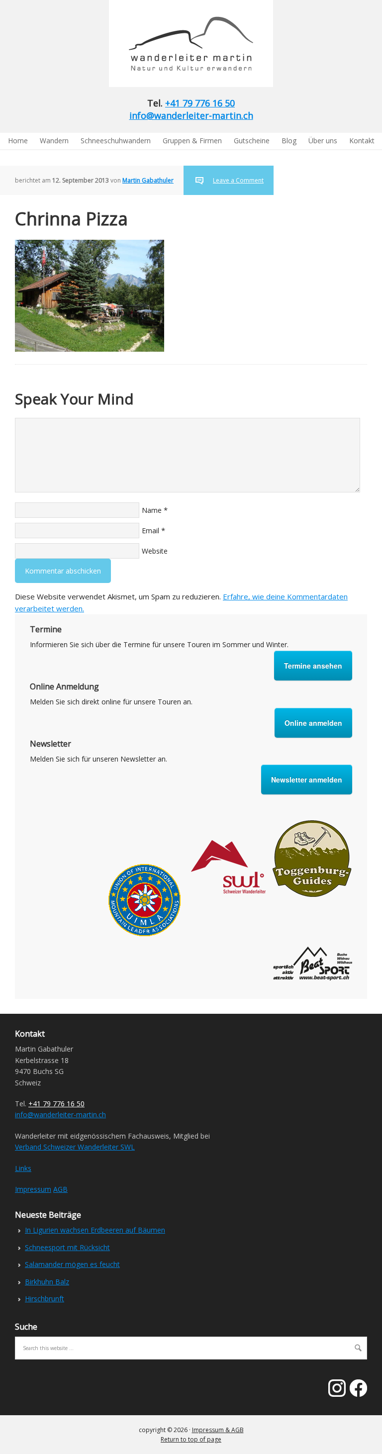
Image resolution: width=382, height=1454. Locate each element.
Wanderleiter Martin (82, 43)
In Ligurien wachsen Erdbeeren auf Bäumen (95, 1230)
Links (23, 1168)
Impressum (33, 1189)
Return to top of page (191, 1439)
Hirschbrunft (44, 1298)
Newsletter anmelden (306, 779)
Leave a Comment (238, 180)
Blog (289, 140)
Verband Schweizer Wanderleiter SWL (75, 1147)
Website (155, 551)
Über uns (322, 140)
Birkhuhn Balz (47, 1281)
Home (18, 140)
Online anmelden (313, 723)
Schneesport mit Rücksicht (67, 1247)
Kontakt (362, 140)
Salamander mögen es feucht (72, 1264)
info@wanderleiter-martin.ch (191, 115)
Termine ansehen (313, 666)
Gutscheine (252, 140)
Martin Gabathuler (148, 180)
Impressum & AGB (218, 1430)
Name (152, 510)
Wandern (54, 140)
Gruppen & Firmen (192, 140)
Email (150, 530)
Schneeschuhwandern (116, 140)
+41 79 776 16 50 (200, 103)
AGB (60, 1189)
